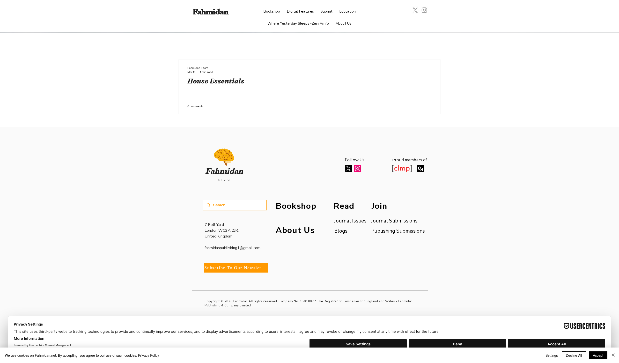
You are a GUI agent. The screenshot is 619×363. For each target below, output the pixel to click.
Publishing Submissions (398, 231)
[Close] (613, 355)
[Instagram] (424, 10)
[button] (300, 12)
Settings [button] (551, 355)
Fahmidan (210, 13)
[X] (415, 10)
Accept (598, 355)
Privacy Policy (148, 355)
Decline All (574, 355)
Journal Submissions (394, 220)
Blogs (340, 231)
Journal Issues (347, 220)
